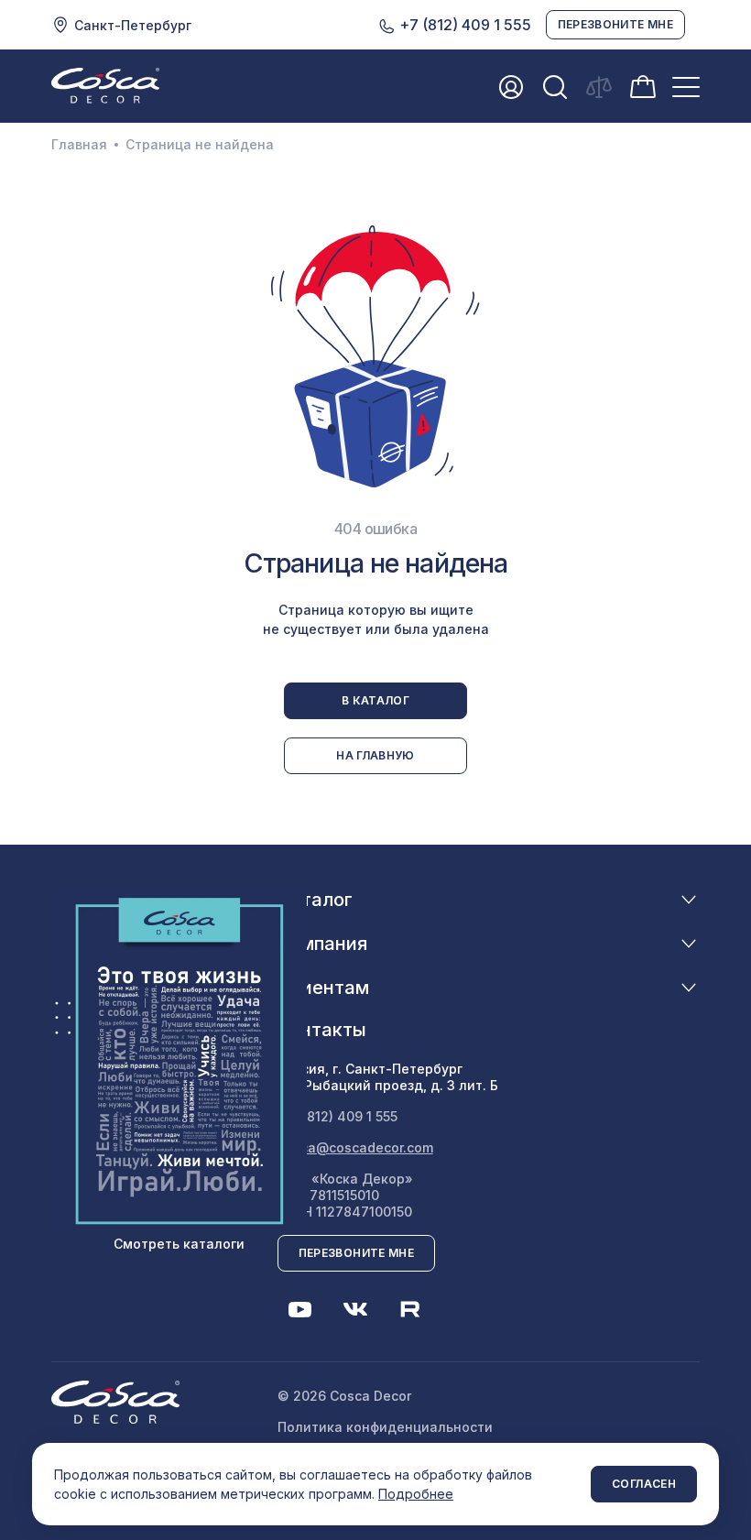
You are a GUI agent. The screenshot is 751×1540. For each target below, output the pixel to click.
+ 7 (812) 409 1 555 (337, 1116)
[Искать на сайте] (555, 87)
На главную (375, 755)
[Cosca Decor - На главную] (105, 85)
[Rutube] (410, 1309)
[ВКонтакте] (355, 1309)
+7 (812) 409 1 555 (463, 25)
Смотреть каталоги (179, 1243)
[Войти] (511, 87)
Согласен (644, 1484)
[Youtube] (300, 1309)
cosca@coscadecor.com (355, 1147)
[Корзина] (643, 85)
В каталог (375, 700)
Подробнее (415, 1494)
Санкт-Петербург (132, 25)
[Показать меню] (686, 87)
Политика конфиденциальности (385, 1427)
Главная (79, 144)
